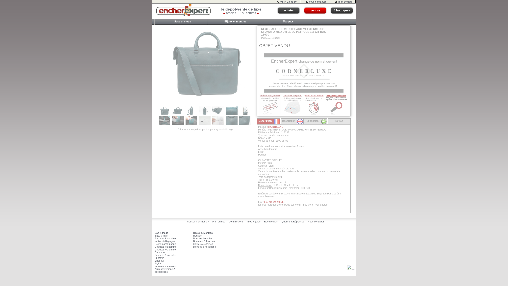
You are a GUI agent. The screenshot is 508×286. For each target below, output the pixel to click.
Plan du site (218, 221)
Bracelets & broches (204, 241)
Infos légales (254, 221)
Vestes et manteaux (165, 266)
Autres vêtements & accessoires (165, 270)
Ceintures (160, 252)
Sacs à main (161, 235)
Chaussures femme (165, 249)
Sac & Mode (161, 233)
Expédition (312, 121)
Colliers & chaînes (203, 244)
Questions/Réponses (293, 221)
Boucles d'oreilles (202, 238)
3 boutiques (342, 10)
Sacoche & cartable (165, 238)
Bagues (197, 235)
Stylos (158, 263)
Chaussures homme (166, 246)
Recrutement (271, 221)
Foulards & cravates (165, 255)
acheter (289, 10)
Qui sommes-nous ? (198, 221)
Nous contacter (316, 221)
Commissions (236, 221)
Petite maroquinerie (165, 244)
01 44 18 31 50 (288, 1)
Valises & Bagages (165, 241)
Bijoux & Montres (203, 233)
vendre (315, 10)
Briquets (159, 260)
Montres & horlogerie (204, 246)
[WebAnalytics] (351, 267)
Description (265, 121)
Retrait (339, 121)
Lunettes (159, 258)
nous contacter (317, 1)
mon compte (345, 1)
